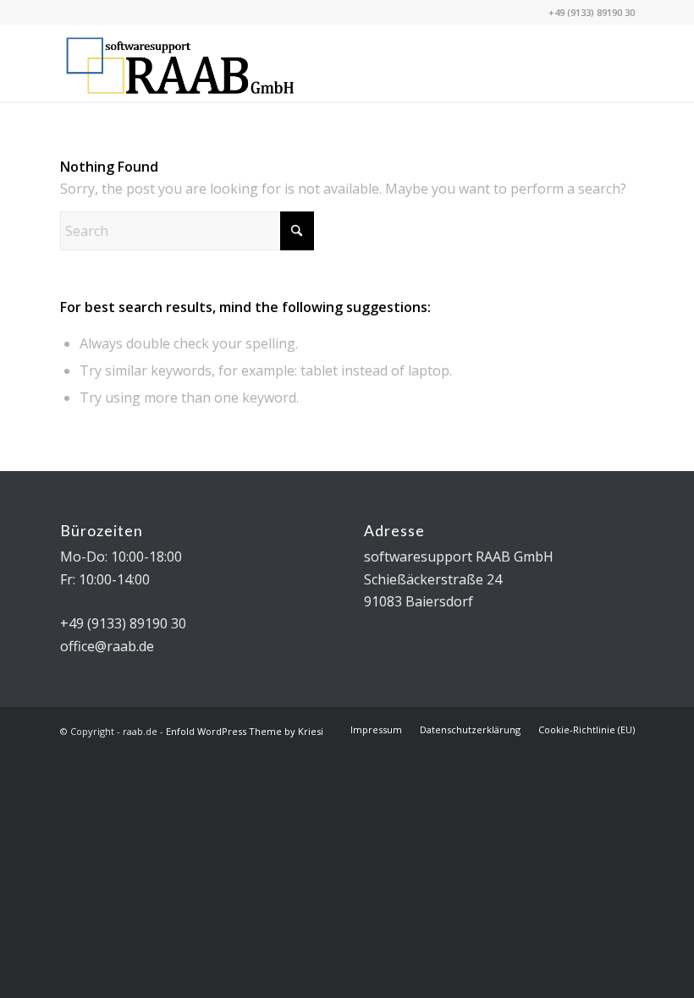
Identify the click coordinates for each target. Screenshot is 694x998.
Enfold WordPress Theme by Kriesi (244, 731)
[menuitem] (376, 730)
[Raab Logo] (180, 63)
